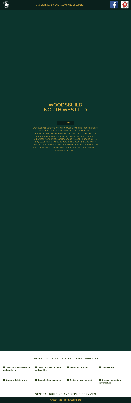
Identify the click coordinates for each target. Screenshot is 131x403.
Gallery (65, 123)
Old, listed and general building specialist (60, 5)
